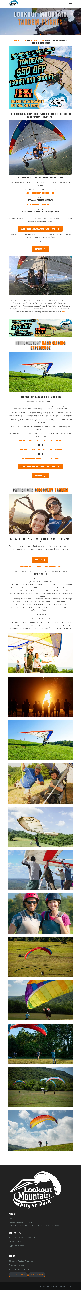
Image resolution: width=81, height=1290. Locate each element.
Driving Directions (37, 1275)
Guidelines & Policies (18, 1275)
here (63, 312)
